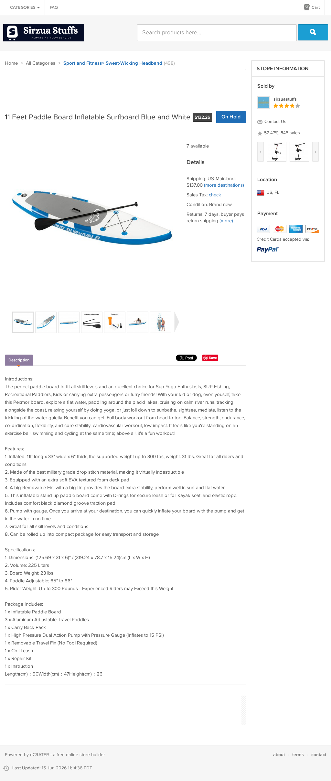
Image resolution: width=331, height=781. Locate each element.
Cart (315, 7)
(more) (226, 221)
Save (213, 357)
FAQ (54, 7)
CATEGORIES (23, 7)
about (279, 754)
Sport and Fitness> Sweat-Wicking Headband (112, 63)
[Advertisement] (122, 88)
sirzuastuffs (285, 99)
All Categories (40, 63)
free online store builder (81, 754)
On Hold (230, 117)
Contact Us (274, 121)
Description (18, 360)
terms (298, 754)
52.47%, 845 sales (281, 133)
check (215, 195)
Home (11, 63)
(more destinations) (224, 185)
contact (318, 754)
